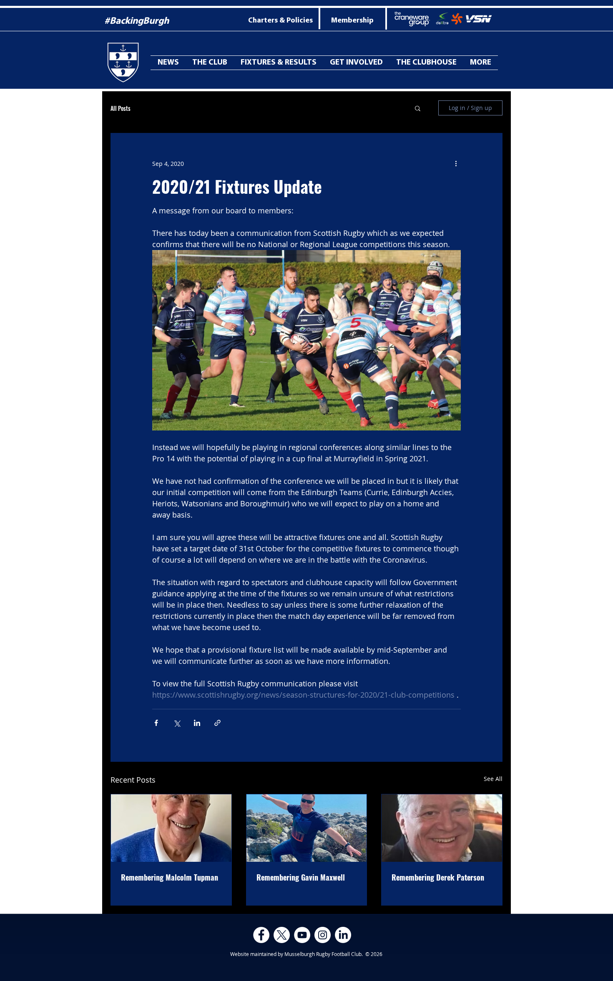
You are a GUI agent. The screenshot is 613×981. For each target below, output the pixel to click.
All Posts (121, 108)
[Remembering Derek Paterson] (442, 828)
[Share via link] (217, 723)
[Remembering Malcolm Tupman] (171, 828)
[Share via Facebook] (156, 723)
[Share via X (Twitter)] (177, 723)
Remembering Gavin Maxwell (300, 877)
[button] (480, 63)
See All (493, 779)
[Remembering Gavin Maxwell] (306, 828)
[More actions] (456, 163)
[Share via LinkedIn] (197, 723)
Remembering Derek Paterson (438, 877)
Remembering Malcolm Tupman (169, 877)
